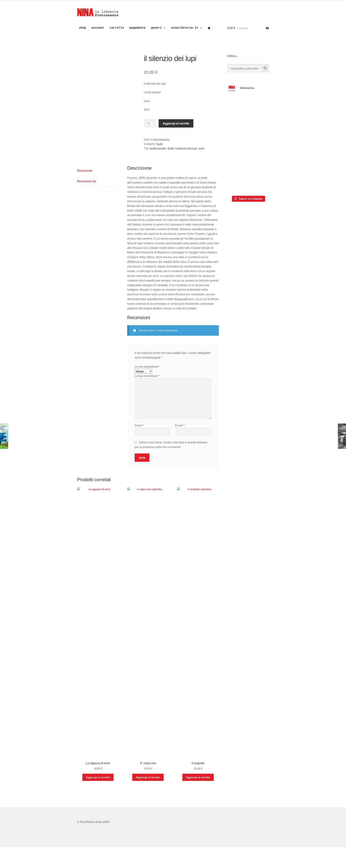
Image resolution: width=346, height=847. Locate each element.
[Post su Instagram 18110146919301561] (237, 184)
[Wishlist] (210, 28)
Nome (139, 425)
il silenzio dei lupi (186, 148)
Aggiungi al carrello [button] (98, 777)
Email (179, 425)
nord (201, 148)
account (98, 28)
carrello (117, 28)
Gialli (159, 143)
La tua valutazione (147, 366)
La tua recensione (147, 375)
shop (82, 28)
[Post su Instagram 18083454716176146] (237, 105)
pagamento (137, 28)
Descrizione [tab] (84, 170)
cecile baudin (158, 148)
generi (156, 28)
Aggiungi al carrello (176, 123)
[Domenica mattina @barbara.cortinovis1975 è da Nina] (259, 136)
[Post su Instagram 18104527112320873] (259, 184)
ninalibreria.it (184, 28)
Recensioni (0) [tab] (86, 181)
